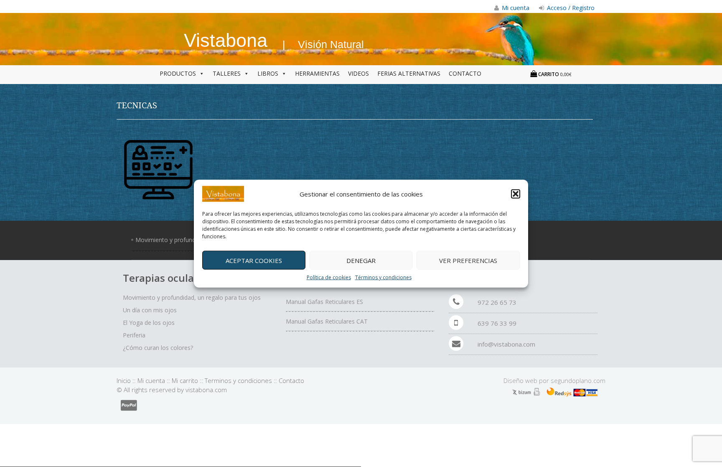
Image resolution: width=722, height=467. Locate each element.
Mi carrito (185, 380)
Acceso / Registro (570, 8)
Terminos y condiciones (238, 380)
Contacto (291, 380)
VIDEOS (358, 73)
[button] (515, 194)
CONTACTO (465, 73)
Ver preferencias (468, 260)
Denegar (361, 260)
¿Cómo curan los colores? (158, 348)
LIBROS (267, 73)
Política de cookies (329, 277)
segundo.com (578, 380)
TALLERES (227, 73)
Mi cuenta (151, 380)
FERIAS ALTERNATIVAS (408, 73)
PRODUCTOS (178, 73)
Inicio (124, 380)
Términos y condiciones (383, 277)
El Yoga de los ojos (149, 323)
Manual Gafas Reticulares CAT (327, 321)
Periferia (134, 335)
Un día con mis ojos (150, 310)
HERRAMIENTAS (317, 73)
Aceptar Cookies (254, 260)
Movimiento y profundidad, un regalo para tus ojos (192, 297)
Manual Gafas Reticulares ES (324, 302)
